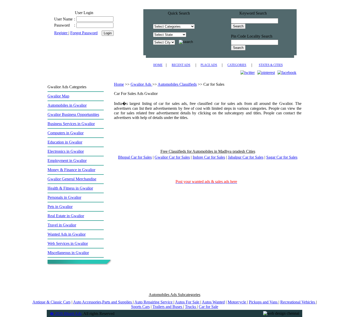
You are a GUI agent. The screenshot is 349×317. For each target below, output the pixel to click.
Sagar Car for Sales (281, 157)
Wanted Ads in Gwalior (67, 234)
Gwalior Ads (141, 84)
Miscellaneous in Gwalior (68, 252)
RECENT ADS (181, 65)
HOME (157, 65)
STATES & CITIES (271, 65)
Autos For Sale (187, 302)
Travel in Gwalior (62, 225)
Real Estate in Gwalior (66, 216)
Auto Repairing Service (153, 302)
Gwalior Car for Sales (172, 157)
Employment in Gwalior (67, 160)
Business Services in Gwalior (71, 124)
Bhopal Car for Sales (135, 157)
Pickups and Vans (263, 302)
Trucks (191, 306)
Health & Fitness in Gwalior (70, 188)
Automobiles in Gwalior (67, 105)
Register (61, 33)
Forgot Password (84, 33)
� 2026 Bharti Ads (66, 313)
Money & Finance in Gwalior (71, 170)
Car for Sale (208, 306)
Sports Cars (140, 306)
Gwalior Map (58, 96)
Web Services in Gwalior (68, 243)
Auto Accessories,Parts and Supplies (103, 302)
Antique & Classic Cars (51, 302)
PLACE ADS (209, 65)
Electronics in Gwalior (66, 151)
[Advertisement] (208, 136)
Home (119, 84)
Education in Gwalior (65, 142)
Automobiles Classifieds (177, 84)
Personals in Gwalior (64, 197)
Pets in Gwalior (60, 206)
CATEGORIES (236, 65)
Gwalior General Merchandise (72, 179)
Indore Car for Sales (209, 157)
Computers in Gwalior (66, 133)
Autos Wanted (213, 302)
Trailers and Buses (168, 306)
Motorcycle (237, 302)
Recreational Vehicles (298, 302)
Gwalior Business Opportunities (73, 114)
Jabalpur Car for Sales (245, 157)
